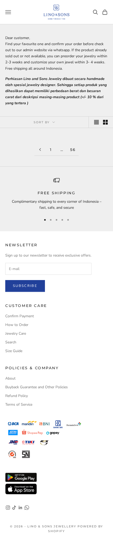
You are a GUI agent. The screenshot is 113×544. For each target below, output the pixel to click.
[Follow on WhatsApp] (26, 507)
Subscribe (25, 285)
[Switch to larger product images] (96, 122)
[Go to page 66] (39, 149)
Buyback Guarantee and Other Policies (36, 387)
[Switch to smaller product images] (105, 122)
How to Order (16, 324)
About (10, 378)
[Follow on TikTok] (14, 507)
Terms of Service (18, 404)
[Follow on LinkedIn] (20, 507)
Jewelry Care (15, 333)
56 (73, 149)
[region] (56, 194)
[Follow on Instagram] (8, 507)
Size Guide (13, 350)
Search (10, 342)
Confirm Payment (19, 316)
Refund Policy (16, 395)
